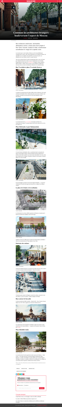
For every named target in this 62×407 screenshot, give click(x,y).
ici (28, 405)
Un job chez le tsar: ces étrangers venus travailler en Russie (28, 396)
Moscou (18, 368)
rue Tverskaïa (28, 121)
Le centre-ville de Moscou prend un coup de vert (26, 398)
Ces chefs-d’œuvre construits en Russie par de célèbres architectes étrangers (30, 402)
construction (31, 368)
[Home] (2, 1)
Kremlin (18, 327)
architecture (30, 62)
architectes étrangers (21, 371)
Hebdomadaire (20, 385)
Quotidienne (26, 385)
